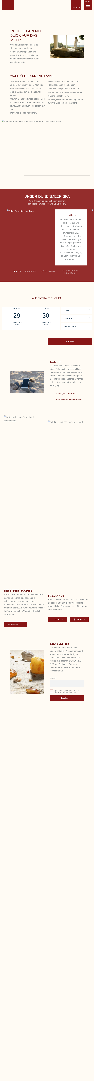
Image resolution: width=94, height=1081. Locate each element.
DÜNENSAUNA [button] (48, 271)
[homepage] (8, 5)
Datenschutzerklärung (71, 690)
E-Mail (53, 678)
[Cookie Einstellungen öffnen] (5, 1078)
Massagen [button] (31, 271)
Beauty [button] (17, 271)
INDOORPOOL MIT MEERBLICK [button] (70, 272)
